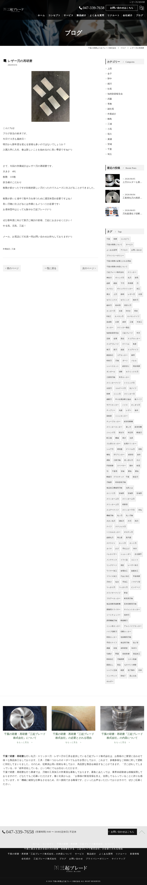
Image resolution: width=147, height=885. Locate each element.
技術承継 (125, 654)
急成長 (109, 322)
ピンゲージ (135, 587)
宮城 (110, 144)
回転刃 (121, 521)
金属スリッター (130, 444)
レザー (128, 410)
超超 (122, 350)
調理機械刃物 (112, 621)
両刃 (136, 521)
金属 (115, 339)
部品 (119, 665)
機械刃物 (110, 515)
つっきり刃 (111, 587)
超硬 (108, 283)
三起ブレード (127, 333)
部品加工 (136, 654)
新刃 (115, 350)
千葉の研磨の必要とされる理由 (119, 261)
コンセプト (125, 239)
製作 (131, 466)
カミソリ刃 (111, 493)
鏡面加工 (110, 355)
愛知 (129, 471)
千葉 (110, 149)
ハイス (125, 405)
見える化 (133, 676)
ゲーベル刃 (130, 449)
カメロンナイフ (133, 316)
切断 (120, 372)
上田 (110, 68)
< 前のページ (12, 268)
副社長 (111, 109)
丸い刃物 (129, 515)
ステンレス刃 (120, 527)
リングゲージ (112, 565)
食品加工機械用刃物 (114, 488)
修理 (133, 355)
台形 (120, 311)
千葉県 (114, 471)
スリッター (132, 272)
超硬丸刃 (110, 538)
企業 (117, 322)
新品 (122, 339)
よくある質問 (112, 250)
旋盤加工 (134, 571)
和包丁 (123, 676)
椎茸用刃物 (128, 598)
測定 (122, 565)
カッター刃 (111, 311)
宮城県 (121, 493)
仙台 (117, 582)
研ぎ (124, 438)
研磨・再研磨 (17, 772)
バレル (134, 361)
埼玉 (110, 154)
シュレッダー (126, 554)
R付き (128, 311)
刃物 (117, 361)
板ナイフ (138, 399)
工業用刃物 (111, 377)
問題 (117, 654)
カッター (110, 328)
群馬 (136, 278)
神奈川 (109, 278)
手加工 (125, 582)
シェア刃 (110, 449)
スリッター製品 (123, 328)
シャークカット (113, 366)
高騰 (108, 648)
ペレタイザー (112, 554)
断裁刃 (139, 433)
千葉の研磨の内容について (117, 267)
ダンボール (111, 372)
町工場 (109, 438)
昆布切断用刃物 (130, 604)
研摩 (108, 394)
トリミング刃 (129, 383)
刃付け (109, 582)
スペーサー (121, 466)
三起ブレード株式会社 (115, 272)
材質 (138, 466)
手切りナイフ (112, 643)
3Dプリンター (119, 455)
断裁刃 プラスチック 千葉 (118, 477)
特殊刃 (109, 361)
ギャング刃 (119, 278)
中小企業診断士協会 (123, 399)
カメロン (110, 289)
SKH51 (134, 648)
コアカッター (122, 355)
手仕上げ (125, 549)
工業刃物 (117, 460)
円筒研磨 (110, 466)
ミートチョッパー (114, 615)
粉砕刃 (135, 300)
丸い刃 (119, 515)
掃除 (108, 460)
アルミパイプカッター (133, 626)
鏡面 (115, 283)
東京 (108, 294)
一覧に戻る (50, 268)
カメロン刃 (119, 316)
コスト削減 (132, 659)
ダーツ (125, 361)
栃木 (136, 410)
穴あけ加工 (125, 576)
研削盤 (119, 449)
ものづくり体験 (130, 665)
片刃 (129, 521)
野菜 (125, 593)
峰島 (110, 119)
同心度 (119, 538)
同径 (136, 311)
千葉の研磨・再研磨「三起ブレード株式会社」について (85, 844)
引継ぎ (109, 654)
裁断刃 (109, 399)
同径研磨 (136, 366)
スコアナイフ (133, 350)
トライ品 (124, 560)
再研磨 (130, 283)
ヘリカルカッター (114, 532)
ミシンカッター (121, 416)
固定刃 (135, 477)
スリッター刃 (129, 394)
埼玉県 (130, 433)
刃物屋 (109, 482)
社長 (110, 89)
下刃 (122, 283)
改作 (139, 455)
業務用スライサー (114, 609)
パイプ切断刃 (112, 632)
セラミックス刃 (132, 372)
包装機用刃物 (126, 637)
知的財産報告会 (115, 94)
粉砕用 (118, 305)
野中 (110, 79)
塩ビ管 (135, 643)
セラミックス (112, 300)
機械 (117, 438)
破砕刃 (109, 305)
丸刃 (129, 278)
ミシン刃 (117, 394)
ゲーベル (125, 344)
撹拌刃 (126, 615)
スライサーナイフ (114, 593)
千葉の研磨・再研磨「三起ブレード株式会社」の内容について (40, 854)
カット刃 (122, 543)
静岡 (122, 294)
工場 (131, 322)
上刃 (115, 294)
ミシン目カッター (114, 626)
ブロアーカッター (114, 598)
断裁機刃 (124, 621)
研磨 (44, 166)
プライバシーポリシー (115, 256)
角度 (134, 344)
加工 (138, 289)
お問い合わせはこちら (121, 8)
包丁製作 (131, 670)
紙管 (124, 322)
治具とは (129, 488)
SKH (135, 549)
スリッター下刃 (128, 510)
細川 (110, 84)
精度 (122, 670)
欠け (138, 460)
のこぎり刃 (135, 405)
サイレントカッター (132, 609)
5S (107, 471)
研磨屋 (125, 504)
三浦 (13, 249)
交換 (108, 339)
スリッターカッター (114, 427)
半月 (138, 333)
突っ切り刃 (128, 460)
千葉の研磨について (114, 245)
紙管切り (125, 366)
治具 (131, 438)
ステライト (111, 543)
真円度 (128, 538)
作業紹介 (6, 249)
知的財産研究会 (113, 333)
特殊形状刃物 (120, 482)
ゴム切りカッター (114, 444)
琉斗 (110, 134)
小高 (110, 129)
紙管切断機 (128, 422)
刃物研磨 (120, 659)
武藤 (110, 99)
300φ (140, 510)
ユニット (134, 560)
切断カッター (126, 632)
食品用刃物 (125, 643)
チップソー (111, 410)
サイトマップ (118, 859)
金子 (110, 73)
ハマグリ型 (135, 582)
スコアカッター (134, 339)
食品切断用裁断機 (114, 604)
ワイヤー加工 (112, 571)
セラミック (125, 300)
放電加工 (124, 571)
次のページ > (89, 268)
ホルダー (110, 681)
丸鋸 (120, 410)
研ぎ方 (121, 433)
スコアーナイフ (113, 510)
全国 (140, 294)
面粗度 (109, 416)
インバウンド (112, 676)
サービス (129, 245)
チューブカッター (114, 422)
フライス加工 (112, 576)
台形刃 (109, 388)
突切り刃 (127, 305)
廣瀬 (110, 139)
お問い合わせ (136, 250)
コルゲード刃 (120, 388)
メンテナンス (112, 560)
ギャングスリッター (125, 289)
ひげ (117, 549)
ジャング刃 (111, 433)
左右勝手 (138, 554)
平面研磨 (136, 576)
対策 (115, 648)
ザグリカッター (113, 405)
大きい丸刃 (111, 521)
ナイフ (109, 527)
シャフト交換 (112, 670)
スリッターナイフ (114, 383)
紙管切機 (138, 427)
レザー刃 (131, 294)
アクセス (124, 250)
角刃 (108, 350)
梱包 (108, 455)
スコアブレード (113, 344)
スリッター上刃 (113, 499)
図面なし (110, 665)
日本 (140, 670)
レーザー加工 (133, 565)
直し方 (128, 427)
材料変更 (124, 648)
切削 (140, 449)
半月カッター (124, 377)
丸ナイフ (133, 388)
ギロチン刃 (128, 532)
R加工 (109, 316)
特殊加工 (110, 659)
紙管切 (131, 455)
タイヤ (109, 549)
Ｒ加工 (139, 322)
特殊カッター (112, 637)
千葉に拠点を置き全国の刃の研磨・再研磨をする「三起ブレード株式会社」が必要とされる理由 (73, 849)
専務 (110, 104)
